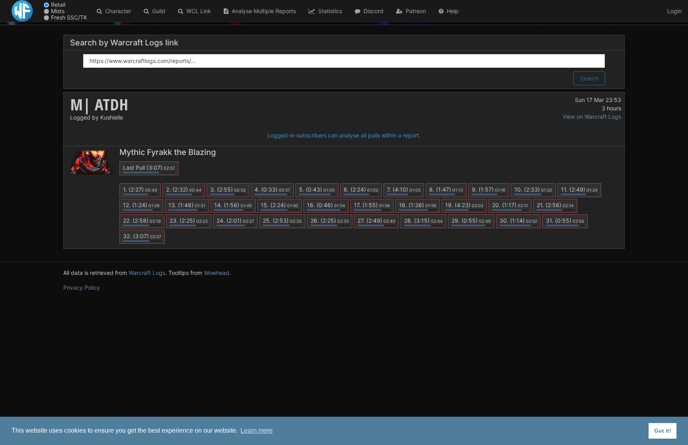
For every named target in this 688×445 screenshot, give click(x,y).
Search (589, 78)
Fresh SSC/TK (69, 17)
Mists (57, 11)
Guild (157, 11)
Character (116, 11)
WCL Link (197, 11)
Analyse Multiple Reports (262, 11)
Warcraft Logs (147, 272)
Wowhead (216, 272)
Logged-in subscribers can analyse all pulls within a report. (344, 135)
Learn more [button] (256, 430)
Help (451, 11)
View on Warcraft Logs (592, 116)
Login (674, 11)
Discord (371, 11)
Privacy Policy (81, 287)
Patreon (414, 11)
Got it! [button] (662, 430)
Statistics (328, 11)
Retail (58, 4)
